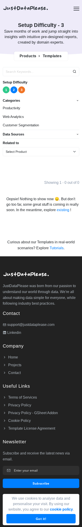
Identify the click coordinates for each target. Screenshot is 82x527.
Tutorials (56, 248)
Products (28, 56)
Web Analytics (13, 117)
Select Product (16, 151)
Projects (14, 365)
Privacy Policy (19, 405)
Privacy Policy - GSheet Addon (32, 413)
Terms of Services (22, 397)
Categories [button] (11, 100)
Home (12, 357)
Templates (52, 56)
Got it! (41, 519)
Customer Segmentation (21, 125)
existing (63, 210)
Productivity (11, 108)
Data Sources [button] (13, 134)
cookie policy (61, 509)
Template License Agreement (31, 428)
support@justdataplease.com (30, 325)
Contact (14, 373)
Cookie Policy (19, 421)
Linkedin (13, 333)
